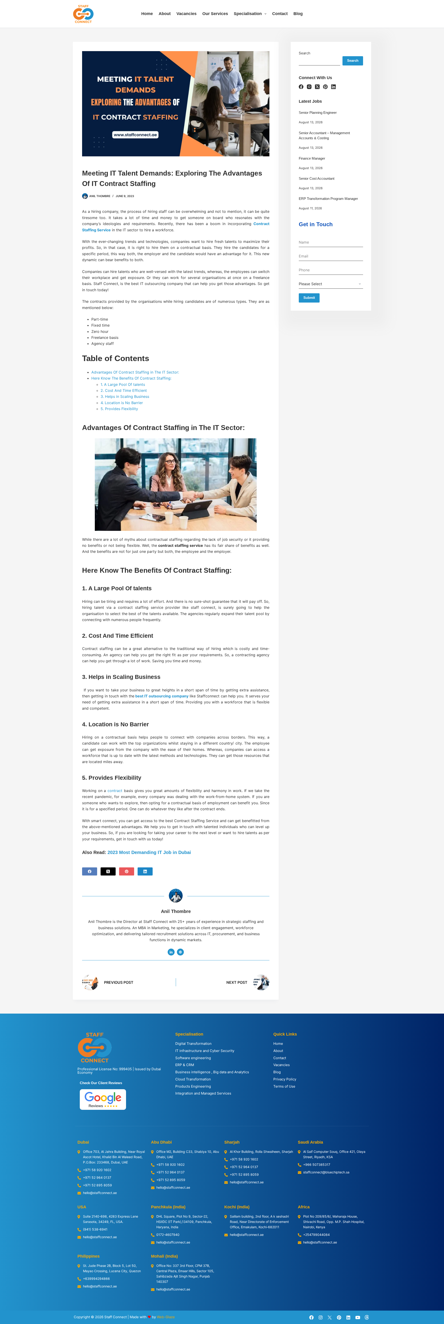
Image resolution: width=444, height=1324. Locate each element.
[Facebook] (89, 871)
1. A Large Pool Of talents (123, 384)
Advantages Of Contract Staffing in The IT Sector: (135, 372)
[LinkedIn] (145, 871)
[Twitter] (329, 1317)
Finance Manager (312, 158)
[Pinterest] (126, 871)
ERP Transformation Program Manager (328, 199)
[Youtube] (357, 1317)
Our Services (215, 13)
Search (304, 53)
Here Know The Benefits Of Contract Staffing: (132, 378)
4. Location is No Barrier (122, 402)
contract (115, 790)
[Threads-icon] (366, 1317)
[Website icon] (180, 952)
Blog (298, 13)
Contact (280, 13)
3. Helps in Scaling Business (125, 396)
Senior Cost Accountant (316, 178)
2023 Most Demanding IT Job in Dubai (149, 852)
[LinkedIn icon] (171, 952)
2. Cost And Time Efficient (124, 390)
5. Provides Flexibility (120, 408)
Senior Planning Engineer (318, 112)
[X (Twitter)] (108, 871)
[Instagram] (309, 86)
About (165, 13)
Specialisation (248, 13)
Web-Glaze (166, 1317)
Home (147, 13)
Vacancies (186, 13)
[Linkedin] (348, 1317)
